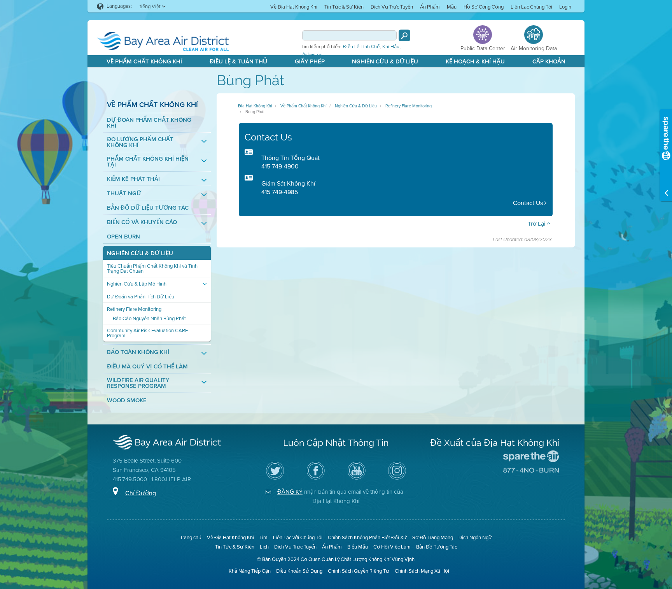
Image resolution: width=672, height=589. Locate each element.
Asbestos (312, 54)
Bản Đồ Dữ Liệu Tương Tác (148, 208)
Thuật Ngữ (124, 193)
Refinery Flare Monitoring (134, 309)
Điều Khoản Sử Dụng (299, 571)
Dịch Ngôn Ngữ (475, 537)
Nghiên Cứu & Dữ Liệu (385, 61)
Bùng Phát (254, 112)
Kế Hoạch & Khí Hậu (475, 61)
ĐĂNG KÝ (290, 491)
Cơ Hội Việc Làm (392, 546)
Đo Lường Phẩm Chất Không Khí (140, 142)
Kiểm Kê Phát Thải (133, 179)
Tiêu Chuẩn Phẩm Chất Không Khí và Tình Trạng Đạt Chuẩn (152, 268)
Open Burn (123, 237)
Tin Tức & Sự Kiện (344, 7)
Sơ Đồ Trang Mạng (432, 537)
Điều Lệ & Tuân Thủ (238, 61)
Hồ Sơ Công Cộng (484, 7)
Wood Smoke (127, 400)
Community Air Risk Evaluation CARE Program (147, 333)
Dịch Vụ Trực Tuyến (392, 7)
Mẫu (452, 7)
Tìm (263, 537)
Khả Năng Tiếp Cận (250, 571)
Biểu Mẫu (357, 546)
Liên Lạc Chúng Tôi (531, 7)
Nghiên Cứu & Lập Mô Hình (136, 283)
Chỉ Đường (140, 493)
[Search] (404, 35)
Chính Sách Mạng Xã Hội (422, 571)
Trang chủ (190, 537)
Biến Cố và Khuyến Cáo (142, 222)
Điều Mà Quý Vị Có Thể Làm (147, 367)
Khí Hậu (390, 47)
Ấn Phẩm (430, 7)
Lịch (264, 546)
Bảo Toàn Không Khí (138, 352)
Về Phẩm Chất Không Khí (144, 61)
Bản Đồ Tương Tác (436, 546)
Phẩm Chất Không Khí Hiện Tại (148, 162)
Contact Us (528, 203)
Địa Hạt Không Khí (255, 106)
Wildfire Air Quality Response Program (138, 383)
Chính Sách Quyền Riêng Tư (358, 571)
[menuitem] (294, 6)
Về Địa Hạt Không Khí (293, 7)
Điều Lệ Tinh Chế (361, 47)
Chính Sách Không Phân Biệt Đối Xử (367, 537)
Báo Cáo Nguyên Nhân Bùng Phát (149, 318)
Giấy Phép (310, 61)
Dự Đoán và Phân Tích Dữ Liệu (140, 296)
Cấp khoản (548, 61)
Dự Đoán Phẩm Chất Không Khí (149, 123)
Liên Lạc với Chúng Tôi (297, 537)
